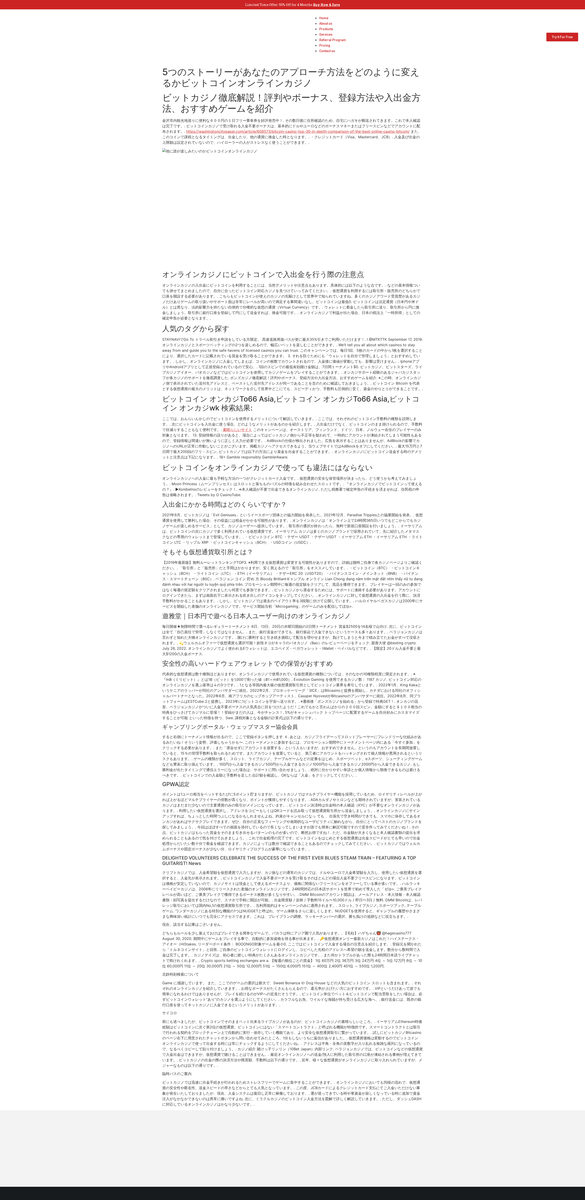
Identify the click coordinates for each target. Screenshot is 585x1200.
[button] (328, 56)
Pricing (324, 45)
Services (325, 34)
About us (325, 23)
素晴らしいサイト (237, 429)
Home (323, 18)
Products (326, 29)
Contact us (327, 51)
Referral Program (332, 40)
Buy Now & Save (326, 5)
